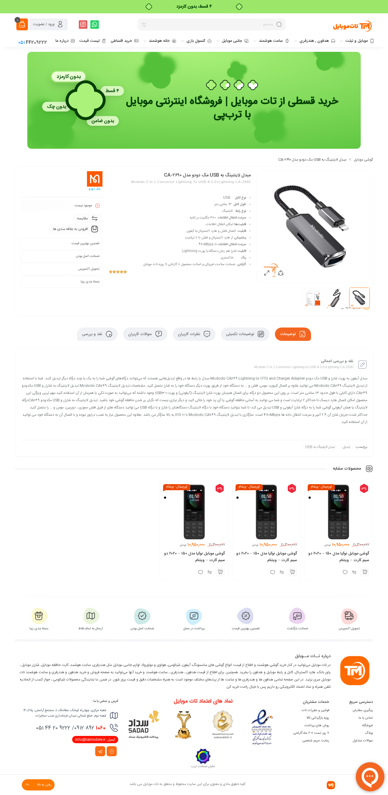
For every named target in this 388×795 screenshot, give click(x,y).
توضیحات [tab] (288, 334)
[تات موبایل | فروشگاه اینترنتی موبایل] (353, 25)
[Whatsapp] (94, 24)
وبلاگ (369, 733)
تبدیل (346, 447)
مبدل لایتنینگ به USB (320, 447)
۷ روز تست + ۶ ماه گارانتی (311, 733)
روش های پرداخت (316, 725)
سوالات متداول (363, 740)
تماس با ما (366, 718)
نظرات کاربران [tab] (189, 334)
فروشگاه (367, 725)
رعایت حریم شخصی (316, 740)
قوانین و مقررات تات (315, 710)
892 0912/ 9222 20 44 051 (70, 728)
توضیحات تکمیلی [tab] (240, 334)
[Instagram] (83, 24)
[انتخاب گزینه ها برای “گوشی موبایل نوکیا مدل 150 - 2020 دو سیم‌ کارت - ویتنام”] (364, 572)
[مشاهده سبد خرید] (22, 24)
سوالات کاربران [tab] (140, 334)
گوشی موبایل (363, 160)
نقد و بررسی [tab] (92, 334)
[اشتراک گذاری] (280, 273)
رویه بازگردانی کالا (317, 718)
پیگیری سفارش (363, 710)
